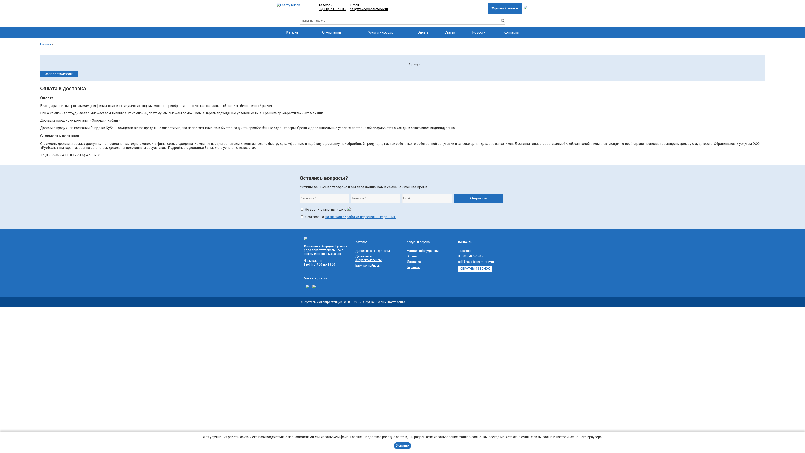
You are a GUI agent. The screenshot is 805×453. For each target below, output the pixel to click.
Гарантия (413, 267)
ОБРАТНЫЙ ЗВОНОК (475, 269)
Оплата (412, 256)
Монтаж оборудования (423, 251)
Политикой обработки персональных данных (360, 217)
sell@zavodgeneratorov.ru (369, 9)
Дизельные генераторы (372, 251)
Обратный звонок (505, 8)
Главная (45, 44)
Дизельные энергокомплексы (368, 258)
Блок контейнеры (367, 265)
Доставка (414, 262)
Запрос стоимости (59, 74)
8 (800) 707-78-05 (332, 9)
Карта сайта (396, 302)
